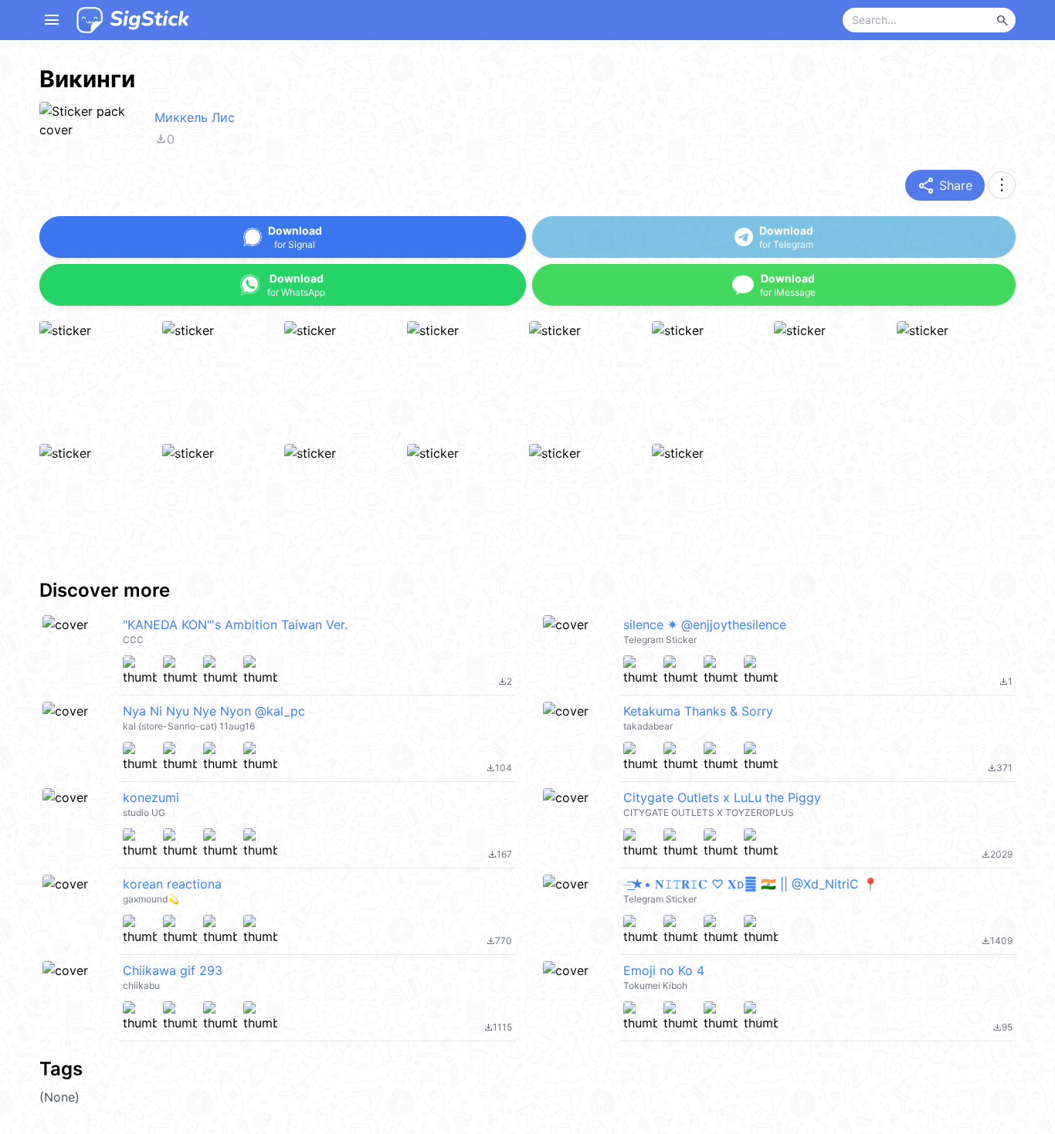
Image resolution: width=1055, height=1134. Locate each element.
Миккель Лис (194, 117)
